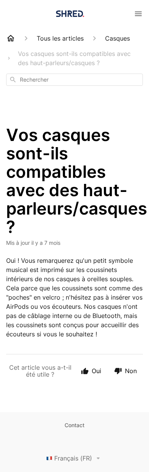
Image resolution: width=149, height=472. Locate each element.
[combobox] (74, 80)
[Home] (10, 38)
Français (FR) (73, 458)
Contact (74, 425)
